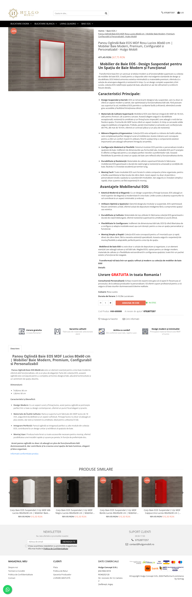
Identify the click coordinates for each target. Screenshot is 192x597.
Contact (11, 578)
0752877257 (142, 540)
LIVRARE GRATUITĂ (61, 578)
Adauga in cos (130, 302)
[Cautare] (106, 13)
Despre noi (13, 567)
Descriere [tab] (14, 348)
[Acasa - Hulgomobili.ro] (23, 13)
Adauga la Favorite (109, 318)
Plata (55, 567)
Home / (102, 30)
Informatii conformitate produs (24, 453)
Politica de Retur (60, 571)
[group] (51, 59)
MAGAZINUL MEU (17, 561)
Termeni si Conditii (16, 571)
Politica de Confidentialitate (56, 548)
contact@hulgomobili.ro (141, 544)
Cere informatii (132, 318)
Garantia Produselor (62, 574)
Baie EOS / (111, 30)
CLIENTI (57, 561)
